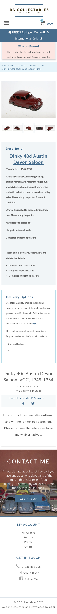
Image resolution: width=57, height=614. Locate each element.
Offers (28, 546)
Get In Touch (28, 498)
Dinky (43, 65)
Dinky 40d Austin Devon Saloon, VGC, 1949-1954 (20, 69)
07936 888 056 (31, 566)
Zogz (52, 607)
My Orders (28, 532)
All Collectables (17, 65)
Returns (29, 537)
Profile (28, 542)
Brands (33, 65)
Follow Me (31, 579)
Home (3, 65)
